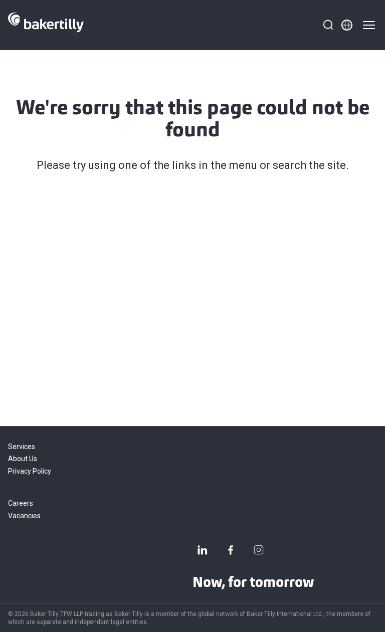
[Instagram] (259, 550)
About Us (22, 459)
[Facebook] (231, 550)
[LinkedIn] (202, 550)
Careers (20, 503)
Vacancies (24, 516)
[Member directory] (347, 25)
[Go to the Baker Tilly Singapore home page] (46, 25)
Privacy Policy (29, 471)
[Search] (328, 25)
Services (21, 447)
